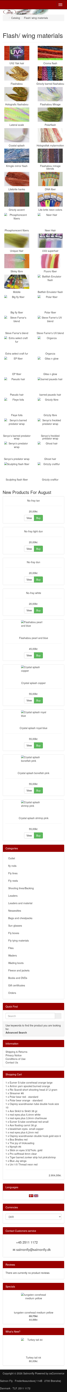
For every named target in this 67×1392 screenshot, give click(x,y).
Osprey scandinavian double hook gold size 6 (35, 1136)
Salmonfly (28, 1373)
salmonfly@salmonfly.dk (33, 1249)
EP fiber (16, 374)
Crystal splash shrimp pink (33, 818)
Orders (12, 993)
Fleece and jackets (18, 970)
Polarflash (50, 125)
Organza (50, 353)
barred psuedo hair (50, 394)
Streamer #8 (17, 1093)
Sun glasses (15, 925)
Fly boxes (13, 933)
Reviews (10, 1264)
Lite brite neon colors (50, 209)
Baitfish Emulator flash (50, 292)
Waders (12, 955)
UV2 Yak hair (16, 63)
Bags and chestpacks (20, 918)
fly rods (12, 865)
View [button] (29, 518)
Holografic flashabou (16, 104)
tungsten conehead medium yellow (33, 1312)
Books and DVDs (17, 978)
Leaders (13, 895)
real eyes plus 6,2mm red (24, 1132)
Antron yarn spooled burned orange (30, 1086)
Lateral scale (16, 125)
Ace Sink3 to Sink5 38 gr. (24, 1111)
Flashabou (17, 83)
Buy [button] (38, 518)
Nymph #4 (15, 1146)
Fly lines (13, 873)
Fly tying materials (18, 940)
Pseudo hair (17, 394)
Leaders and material (20, 903)
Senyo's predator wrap (16, 459)
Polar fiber (50, 312)
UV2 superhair (50, 251)
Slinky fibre (17, 271)
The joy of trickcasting (22, 1143)
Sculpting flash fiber (17, 479)
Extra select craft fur (16, 353)
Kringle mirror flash (17, 166)
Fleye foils (17, 415)
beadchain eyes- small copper (27, 1129)
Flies (11, 948)
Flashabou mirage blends (50, 167)
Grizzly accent (17, 209)
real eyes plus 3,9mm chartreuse (28, 1118)
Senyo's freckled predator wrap (50, 437)
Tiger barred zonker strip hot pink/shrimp (33, 1157)
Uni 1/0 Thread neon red (24, 1164)
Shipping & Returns (16, 1051)
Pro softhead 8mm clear (23, 1153)
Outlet (11, 858)
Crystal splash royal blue (33, 728)
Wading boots (16, 963)
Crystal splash (17, 145)
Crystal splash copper (33, 683)
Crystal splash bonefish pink (33, 773)
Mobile (17, 292)
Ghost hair (50, 459)
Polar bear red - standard (24, 1097)
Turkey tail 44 (33, 1357)
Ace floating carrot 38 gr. (23, 1125)
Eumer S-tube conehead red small (29, 1121)
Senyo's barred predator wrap (17, 437)
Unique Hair (16, 251)
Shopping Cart (14, 1074)
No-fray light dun (33, 531)
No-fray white (33, 593)
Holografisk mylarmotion (50, 145)
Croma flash (50, 63)
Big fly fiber (17, 312)
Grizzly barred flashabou (50, 83)
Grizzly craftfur (50, 479)
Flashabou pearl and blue (33, 638)
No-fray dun (33, 562)
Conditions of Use (16, 1059)
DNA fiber (50, 189)
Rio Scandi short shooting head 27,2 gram (33, 1089)
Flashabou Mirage (50, 104)
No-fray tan (33, 500)
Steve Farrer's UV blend (50, 333)
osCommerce (56, 1373)
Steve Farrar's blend (16, 333)
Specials (10, 1286)
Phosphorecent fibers (17, 230)
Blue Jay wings (18, 1161)
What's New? (13, 1331)
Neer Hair (50, 230)
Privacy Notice (14, 1055)
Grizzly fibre (50, 415)
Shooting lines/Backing (21, 888)
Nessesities (14, 910)
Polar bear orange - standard (26, 1100)
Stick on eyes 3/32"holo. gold (26, 1150)
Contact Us (12, 1062)
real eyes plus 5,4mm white (25, 1114)
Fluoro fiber (50, 271)
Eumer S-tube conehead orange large (31, 1082)
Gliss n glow (50, 374)
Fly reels (13, 880)
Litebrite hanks (16, 189)
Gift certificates (16, 985)
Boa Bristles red (19, 1139)
